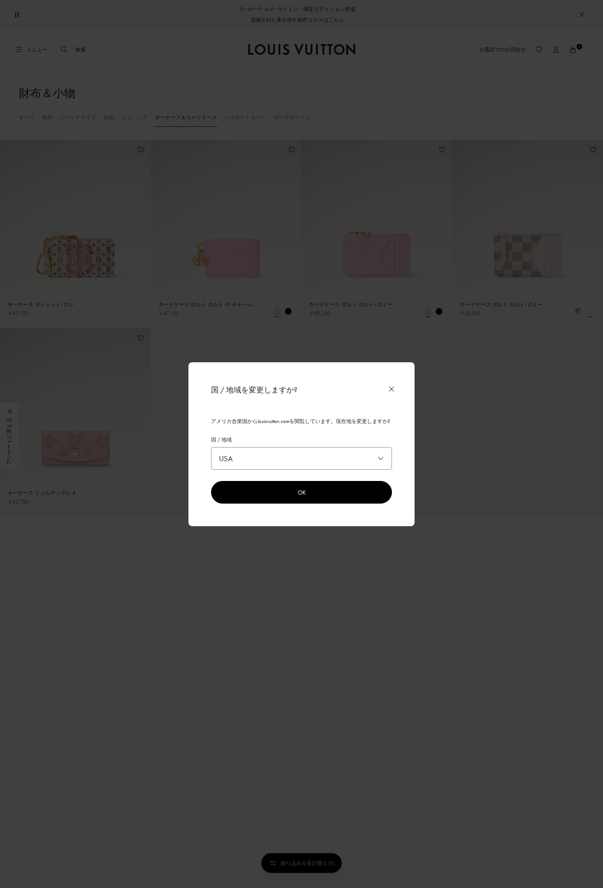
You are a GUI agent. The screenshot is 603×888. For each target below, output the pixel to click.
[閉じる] (391, 389)
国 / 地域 (221, 439)
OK (302, 492)
